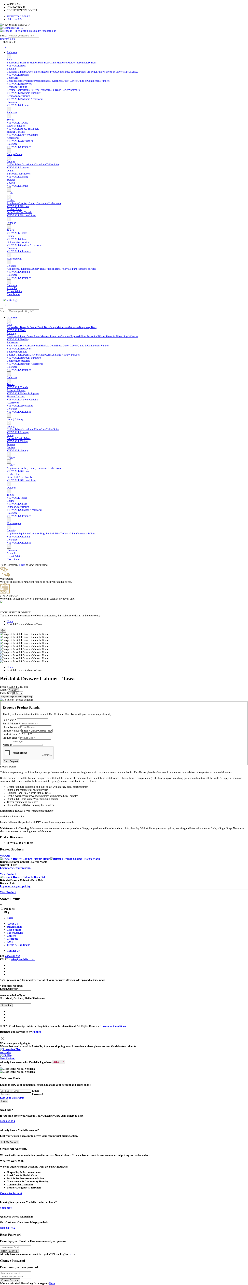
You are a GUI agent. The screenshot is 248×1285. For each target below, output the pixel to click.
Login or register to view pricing (16, 696)
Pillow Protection (88, 71)
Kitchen (11, 193)
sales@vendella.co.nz (18, 16)
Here (71, 1254)
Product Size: (11, 737)
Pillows (101, 71)
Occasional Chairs (31, 164)
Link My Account (9, 1142)
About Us (12, 288)
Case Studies (13, 294)
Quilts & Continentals (89, 80)
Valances (133, 71)
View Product (8, 874)
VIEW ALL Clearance (19, 105)
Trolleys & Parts (68, 268)
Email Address (11, 723)
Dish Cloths (13, 212)
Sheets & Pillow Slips (117, 71)
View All (5, 855)
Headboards (45, 89)
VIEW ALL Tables (17, 233)
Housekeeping (14, 258)
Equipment (24, 268)
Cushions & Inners (17, 71)
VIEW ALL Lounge (18, 167)
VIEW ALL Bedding (18, 74)
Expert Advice (14, 291)
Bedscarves (22, 80)
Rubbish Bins (53, 268)
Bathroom (12, 112)
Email (35, 1090)
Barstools (12, 173)
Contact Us (13, 950)
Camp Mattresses (58, 62)
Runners (105, 80)
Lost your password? (12, 1097)
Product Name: (12, 730)
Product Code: (11, 734)
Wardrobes (74, 89)
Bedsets (11, 62)
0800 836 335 (14, 19)
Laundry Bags (38, 268)
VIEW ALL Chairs (17, 239)
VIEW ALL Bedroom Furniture (24, 92)
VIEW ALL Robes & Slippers (23, 128)
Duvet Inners (33, 71)
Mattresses (73, 62)
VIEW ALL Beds (16, 65)
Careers (11, 935)
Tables (27, 173)
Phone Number (11, 727)
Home (10, 621)
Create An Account (11, 1193)
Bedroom (12, 52)
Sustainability (14, 926)
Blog (6, 912)
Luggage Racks (59, 89)
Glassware (42, 203)
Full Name (9, 720)
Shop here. (6, 1207)
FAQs (10, 941)
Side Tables (47, 164)
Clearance (12, 285)
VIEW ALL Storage (17, 185)
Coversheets (56, 80)
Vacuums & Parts (86, 268)
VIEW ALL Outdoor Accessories (24, 245)
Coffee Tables (14, 164)
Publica (36, 1031)
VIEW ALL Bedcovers (19, 83)
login (12, 38)
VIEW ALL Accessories (20, 140)
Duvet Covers (70, 80)
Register (4, 38)
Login (22, 564)
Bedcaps (11, 80)
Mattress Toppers (70, 71)
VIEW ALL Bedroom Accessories (25, 99)
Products (9, 908)
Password (37, 1094)
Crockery (24, 203)
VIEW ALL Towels (17, 122)
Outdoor (11, 222)
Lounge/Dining (15, 154)
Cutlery (33, 203)
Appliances (13, 203)
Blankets (45, 80)
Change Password (10, 1280)
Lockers (11, 182)
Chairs (20, 173)
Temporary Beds (88, 62)
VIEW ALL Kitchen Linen (21, 215)
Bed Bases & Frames (26, 62)
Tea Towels (25, 212)
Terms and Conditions (113, 1026)
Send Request (11, 761)
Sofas (56, 164)
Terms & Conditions (18, 944)
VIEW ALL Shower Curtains (22, 134)
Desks (26, 89)
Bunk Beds (43, 62)
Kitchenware (54, 203)
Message (8, 744)
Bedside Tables (15, 89)
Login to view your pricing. (15, 868)
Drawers (34, 89)
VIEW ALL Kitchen (18, 206)
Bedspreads (34, 80)
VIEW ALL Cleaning (18, 271)
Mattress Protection (50, 71)
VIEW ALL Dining (17, 176)
